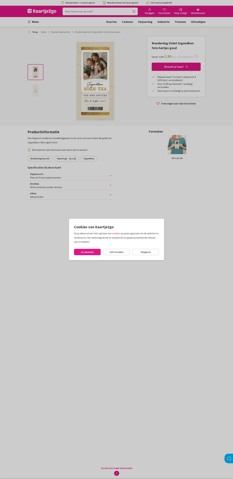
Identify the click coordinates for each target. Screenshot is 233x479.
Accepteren (87, 252)
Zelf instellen (116, 252)
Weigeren (146, 252)
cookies (116, 233)
